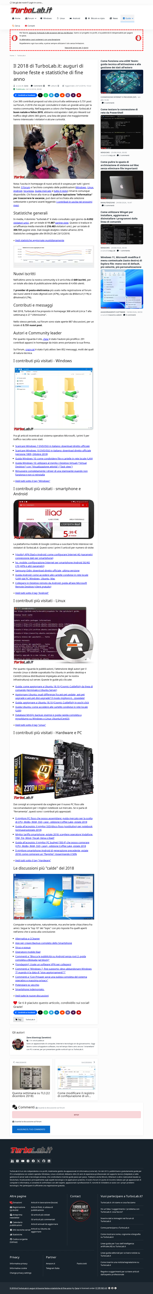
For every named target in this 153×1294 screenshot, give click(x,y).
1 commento (124, 250)
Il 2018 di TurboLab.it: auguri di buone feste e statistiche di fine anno (41, 1288)
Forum (30, 18)
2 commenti (124, 155)
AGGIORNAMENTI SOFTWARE (113, 312)
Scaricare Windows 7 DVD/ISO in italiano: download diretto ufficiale (52, 446)
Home (17, 18)
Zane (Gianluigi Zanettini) (39, 1037)
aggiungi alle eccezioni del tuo (51, 33)
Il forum (25, 187)
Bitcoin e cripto (97, 18)
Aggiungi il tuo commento (31, 1129)
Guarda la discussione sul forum (51, 1107)
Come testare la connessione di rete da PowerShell (119, 111)
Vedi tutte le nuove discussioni (32, 995)
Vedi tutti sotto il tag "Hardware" (33, 860)
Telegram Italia (52, 1268)
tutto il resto (60, 191)
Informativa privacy (18, 1263)
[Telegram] (28, 1161)
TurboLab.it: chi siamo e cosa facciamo (118, 1202)
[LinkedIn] (49, 1161)
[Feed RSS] (17, 1161)
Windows (47, 18)
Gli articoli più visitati (40, 1214)
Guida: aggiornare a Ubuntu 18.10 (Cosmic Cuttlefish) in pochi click (52, 702)
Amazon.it (50, 1263)
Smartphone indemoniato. (29, 989)
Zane (26, 86)
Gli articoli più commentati (43, 1219)
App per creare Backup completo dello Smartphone (43, 943)
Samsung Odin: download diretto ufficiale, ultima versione (47, 570)
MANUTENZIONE (108, 202)
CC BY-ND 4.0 (101, 1288)
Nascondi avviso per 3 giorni (76, 47)
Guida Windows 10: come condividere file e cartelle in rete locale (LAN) (54, 458)
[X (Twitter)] (38, 1161)
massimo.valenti (115, 315)
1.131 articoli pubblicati (36, 1041)
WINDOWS (105, 152)
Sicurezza (28, 191)
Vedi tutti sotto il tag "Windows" (32, 481)
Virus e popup (23, 947)
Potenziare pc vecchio (27, 984)
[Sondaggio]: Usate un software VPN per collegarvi (43, 964)
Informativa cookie (18, 1268)
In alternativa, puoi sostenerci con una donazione (39, 39)
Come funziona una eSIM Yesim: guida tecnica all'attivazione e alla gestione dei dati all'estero (121, 64)
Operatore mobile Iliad (27, 952)
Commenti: (38, 86)
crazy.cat (111, 155)
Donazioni (17, 1202)
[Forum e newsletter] (12, 1161)
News (115, 18)
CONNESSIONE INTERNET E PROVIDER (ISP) (119, 97)
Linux (62, 18)
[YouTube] (22, 1161)
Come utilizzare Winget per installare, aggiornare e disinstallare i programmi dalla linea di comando (119, 216)
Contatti (31, 25)
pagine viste (61, 222)
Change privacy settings (20, 1273)
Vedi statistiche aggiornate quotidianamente (39, 240)
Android (76, 18)
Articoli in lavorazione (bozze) (44, 1202)
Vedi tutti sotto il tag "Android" (32, 593)
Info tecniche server (21, 1230)
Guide (128, 18)
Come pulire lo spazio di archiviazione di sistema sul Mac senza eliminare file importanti (120, 165)
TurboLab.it (21, 55)
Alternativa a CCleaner (27, 938)
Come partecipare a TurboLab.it (115, 1227)
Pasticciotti (82, 1263)
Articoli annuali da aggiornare (44, 1224)
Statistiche (17, 1234)
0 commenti (109, 103)
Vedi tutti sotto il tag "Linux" (30, 725)
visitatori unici (21, 222)
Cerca (17, 25)
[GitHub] (43, 1161)
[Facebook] (33, 1161)
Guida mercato (43, 191)
